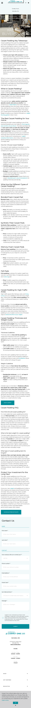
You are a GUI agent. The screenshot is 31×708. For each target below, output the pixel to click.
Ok (15, 702)
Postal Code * (5, 582)
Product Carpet (23, 16)
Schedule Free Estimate (11, 512)
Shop (4, 673)
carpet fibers (13, 104)
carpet (12, 488)
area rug (6, 276)
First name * (5, 530)
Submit (15, 626)
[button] (23, 2)
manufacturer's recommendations (17, 178)
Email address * (5, 573)
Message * (4, 600)
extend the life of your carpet (13, 314)
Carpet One (4, 16)
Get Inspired (7, 680)
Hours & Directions (16, 644)
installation (22, 358)
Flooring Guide (13, 16)
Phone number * (6, 563)
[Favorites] (25, 2)
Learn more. (5, 700)
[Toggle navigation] (2, 3)
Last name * (5, 540)
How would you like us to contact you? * (12, 554)
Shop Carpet (7, 402)
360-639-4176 (15, 11)
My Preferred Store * (7, 592)
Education (6, 686)
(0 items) (28, 2)
